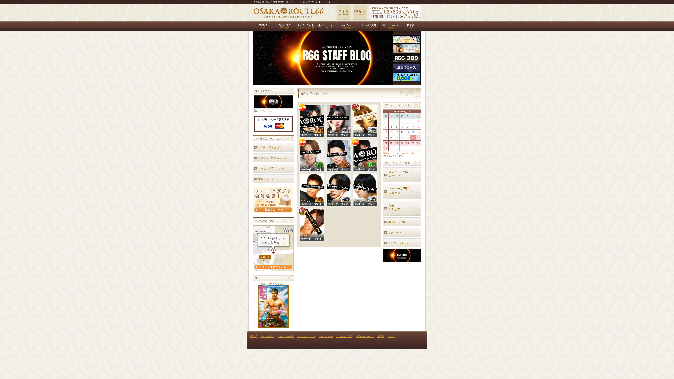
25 (391, 143)
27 (402, 143)
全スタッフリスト (326, 26)
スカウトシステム (398, 242)
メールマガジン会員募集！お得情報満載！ (273, 200)
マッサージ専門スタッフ (398, 190)
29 (413, 143)
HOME (263, 26)
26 (396, 143)
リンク (391, 336)
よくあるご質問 (368, 26)
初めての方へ (284, 26)
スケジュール (347, 26)
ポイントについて (398, 221)
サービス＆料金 (305, 26)
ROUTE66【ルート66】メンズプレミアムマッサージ (288, 12)
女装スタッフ (394, 207)
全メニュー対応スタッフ (398, 174)
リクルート (394, 232)
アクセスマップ (273, 248)
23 (418, 138)
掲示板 (410, 26)
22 (413, 138)
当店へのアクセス (389, 26)
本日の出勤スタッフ (270, 147)
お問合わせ (360, 12)
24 (386, 143)
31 (386, 148)
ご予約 (343, 12)
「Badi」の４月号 (273, 306)
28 (407, 143)
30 (418, 143)
